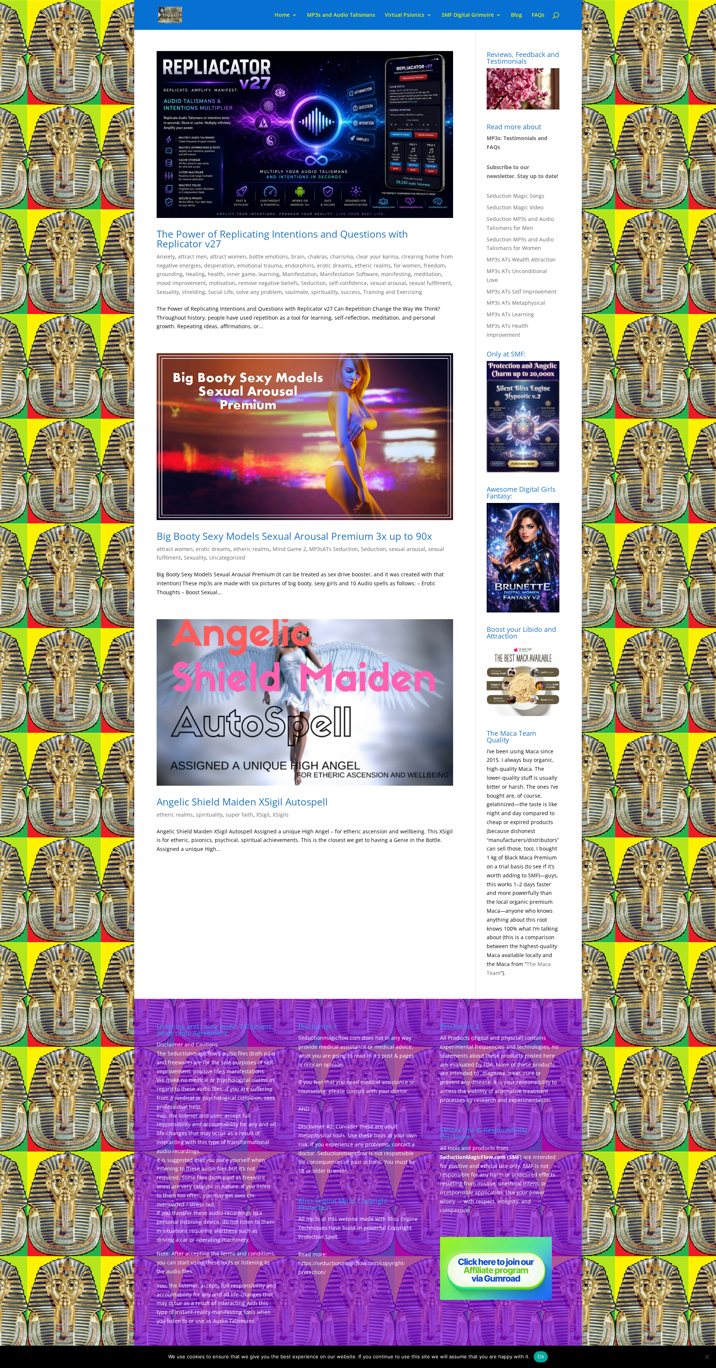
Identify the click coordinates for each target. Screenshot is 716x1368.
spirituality (324, 291)
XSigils (281, 814)
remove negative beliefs (268, 282)
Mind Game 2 (289, 548)
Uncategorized (227, 557)
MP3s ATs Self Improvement (521, 291)
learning (268, 274)
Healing (195, 274)
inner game (241, 274)
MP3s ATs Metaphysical (516, 302)
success (350, 291)
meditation (427, 274)
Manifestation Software (349, 274)
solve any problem (259, 291)
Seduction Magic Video (515, 207)
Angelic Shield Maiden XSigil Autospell (242, 801)
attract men (192, 256)
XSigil (263, 814)
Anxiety (166, 256)
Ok (540, 1356)
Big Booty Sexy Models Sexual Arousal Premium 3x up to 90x (294, 536)
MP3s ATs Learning (510, 314)
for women (407, 265)
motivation (222, 282)
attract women (228, 256)
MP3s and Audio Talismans (341, 15)
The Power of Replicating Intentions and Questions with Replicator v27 (282, 238)
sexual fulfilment (430, 282)
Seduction (313, 282)
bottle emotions (268, 256)
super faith (239, 814)
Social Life (220, 291)
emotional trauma (259, 265)
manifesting (396, 274)
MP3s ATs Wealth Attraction (521, 259)
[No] (706, 1357)
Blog (516, 15)
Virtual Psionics (404, 15)
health (216, 274)
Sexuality (168, 291)
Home (282, 15)
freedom (434, 265)
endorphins (299, 265)
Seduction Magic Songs (515, 195)
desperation (219, 265)
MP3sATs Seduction (333, 548)
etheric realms (373, 265)
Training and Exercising (392, 291)
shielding (193, 291)
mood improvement (181, 282)
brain (298, 256)
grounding (170, 274)
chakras (317, 256)
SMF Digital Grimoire (468, 15)
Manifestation (299, 274)
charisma (341, 256)
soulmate (296, 291)
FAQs (538, 15)
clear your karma (377, 256)
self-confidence (348, 282)
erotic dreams (334, 265)
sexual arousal (388, 282)
